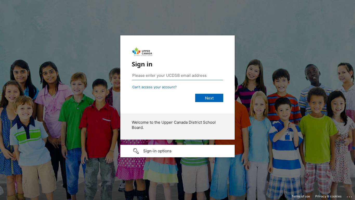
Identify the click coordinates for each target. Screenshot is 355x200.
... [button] (350, 195)
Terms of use (301, 196)
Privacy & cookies (328, 196)
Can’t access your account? (154, 87)
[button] (177, 151)
